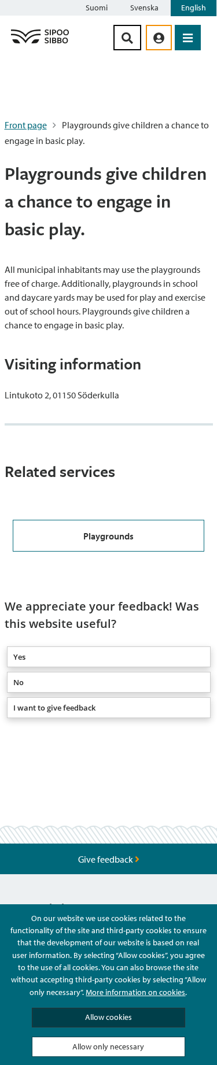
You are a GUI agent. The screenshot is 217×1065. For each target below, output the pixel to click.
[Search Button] (127, 37)
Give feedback (106, 859)
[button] (109, 656)
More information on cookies (135, 992)
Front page (26, 125)
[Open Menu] (188, 37)
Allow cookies (108, 1017)
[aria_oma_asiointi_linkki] (159, 37)
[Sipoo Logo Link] (40, 43)
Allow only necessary (108, 1046)
